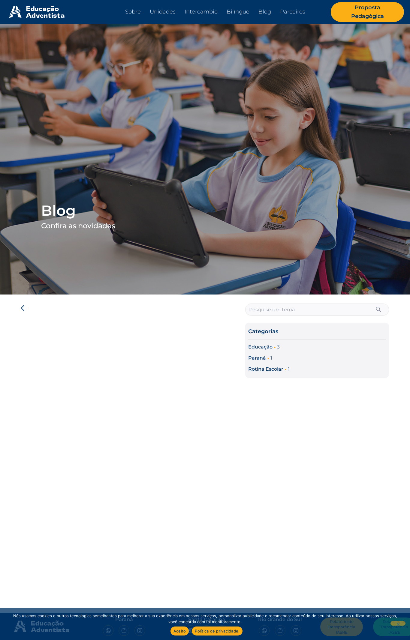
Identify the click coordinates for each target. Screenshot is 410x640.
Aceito (179, 631)
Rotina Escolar (265, 369)
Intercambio (201, 11)
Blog (264, 11)
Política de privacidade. (217, 631)
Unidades (163, 11)
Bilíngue (238, 11)
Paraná (257, 358)
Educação (260, 347)
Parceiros (292, 11)
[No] (397, 623)
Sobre (133, 11)
